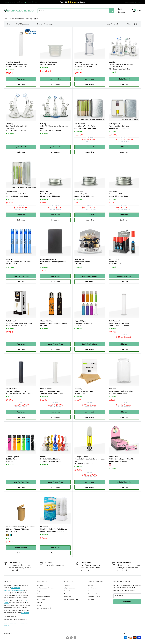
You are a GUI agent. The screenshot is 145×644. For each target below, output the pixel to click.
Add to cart (21, 79)
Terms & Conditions (43, 596)
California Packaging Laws (45, 588)
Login (120, 9)
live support (25, 612)
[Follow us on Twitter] (71, 637)
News (66, 594)
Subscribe (127, 602)
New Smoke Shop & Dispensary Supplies (24, 19)
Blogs (39, 605)
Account (67, 585)
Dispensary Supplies (17, 590)
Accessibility (92, 599)
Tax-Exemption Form (71, 599)
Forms (39, 594)
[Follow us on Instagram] (75, 637)
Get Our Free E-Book (44, 608)
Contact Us (92, 591)
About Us (40, 585)
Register (121, 12)
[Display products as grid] (134, 24)
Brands (90, 585)
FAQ (38, 591)
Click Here (138, 2)
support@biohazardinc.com (29, 2)
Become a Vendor (94, 594)
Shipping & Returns (94, 596)
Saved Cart (68, 591)
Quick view (21, 84)
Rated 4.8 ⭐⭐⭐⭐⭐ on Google (72, 2)
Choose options (55, 79)
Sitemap (39, 602)
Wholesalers (92, 588)
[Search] (111, 10)
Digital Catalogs (69, 588)
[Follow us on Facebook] (67, 637)
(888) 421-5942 (10, 2)
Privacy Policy (41, 599)
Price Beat (67, 596)
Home (6, 19)
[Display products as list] (137, 24)
